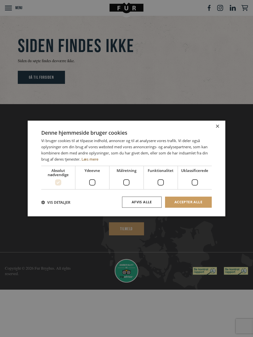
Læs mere (90, 159)
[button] (55, 202)
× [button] (217, 126)
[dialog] (126, 168)
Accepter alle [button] (188, 202)
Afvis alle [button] (142, 202)
